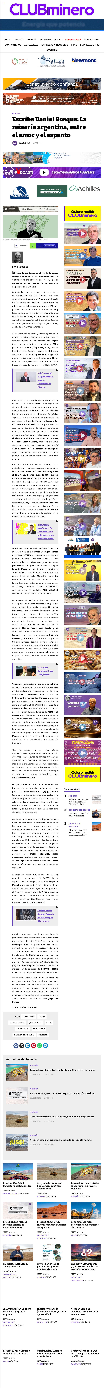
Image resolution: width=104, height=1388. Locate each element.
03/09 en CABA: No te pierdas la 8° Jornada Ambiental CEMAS (48, 1267)
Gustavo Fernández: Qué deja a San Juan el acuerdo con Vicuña (85, 1354)
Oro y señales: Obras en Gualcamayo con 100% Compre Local (62, 1116)
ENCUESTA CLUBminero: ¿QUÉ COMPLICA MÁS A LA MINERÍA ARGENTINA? (85, 1267)
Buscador (93, 40)
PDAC (74, 45)
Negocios (45, 40)
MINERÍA (16, 114)
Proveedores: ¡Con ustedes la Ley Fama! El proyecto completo (62, 1070)
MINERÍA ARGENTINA (24, 1035)
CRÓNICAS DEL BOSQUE (79, 810)
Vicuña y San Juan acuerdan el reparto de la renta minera (61, 1140)
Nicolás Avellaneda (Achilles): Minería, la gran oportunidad (51, 1312)
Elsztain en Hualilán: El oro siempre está (45, 671)
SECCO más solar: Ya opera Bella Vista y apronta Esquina (17, 1312)
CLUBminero (24, 143)
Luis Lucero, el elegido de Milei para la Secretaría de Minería (45, 380)
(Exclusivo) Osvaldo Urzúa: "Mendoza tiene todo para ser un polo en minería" (45, 532)
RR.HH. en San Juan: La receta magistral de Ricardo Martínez (62, 1093)
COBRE (42, 1017)
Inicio (8, 40)
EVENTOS (52, 50)
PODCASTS (42, 1322)
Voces (58, 40)
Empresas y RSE (89, 45)
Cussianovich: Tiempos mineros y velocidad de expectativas (49, 1354)
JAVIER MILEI (35, 1023)
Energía (32, 40)
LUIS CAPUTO (23, 1029)
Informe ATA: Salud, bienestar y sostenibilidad (17, 1184)
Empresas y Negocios (54, 45)
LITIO (48, 1023)
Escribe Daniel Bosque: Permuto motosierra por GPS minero (45, 916)
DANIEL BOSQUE (17, 1023)
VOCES (74, 1235)
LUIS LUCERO (39, 1029)
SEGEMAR (43, 1035)
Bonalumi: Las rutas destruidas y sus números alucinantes (85, 1225)
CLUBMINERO (28, 1017)
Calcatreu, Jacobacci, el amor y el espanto (15, 1265)
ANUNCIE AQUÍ (73, 40)
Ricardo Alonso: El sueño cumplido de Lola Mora (16, 1352)
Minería (19, 40)
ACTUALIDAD (31, 45)
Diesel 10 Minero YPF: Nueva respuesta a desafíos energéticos (51, 1225)
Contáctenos (13, 45)
